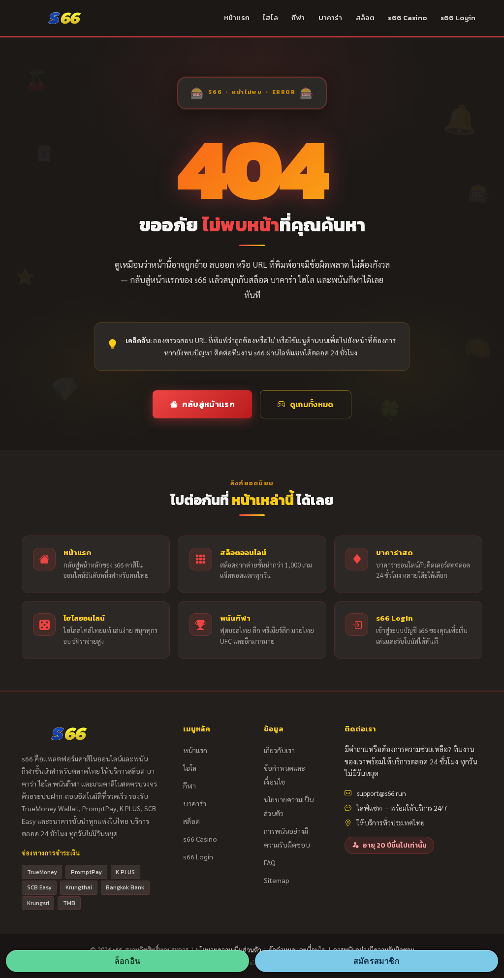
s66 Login (458, 17)
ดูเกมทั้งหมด (312, 404)
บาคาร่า (330, 17)
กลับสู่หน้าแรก (208, 404)
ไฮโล (270, 17)
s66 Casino (407, 17)
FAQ (270, 862)
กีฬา (298, 17)
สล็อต (365, 17)
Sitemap (276, 880)
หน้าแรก (237, 17)
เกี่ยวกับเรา (279, 750)
